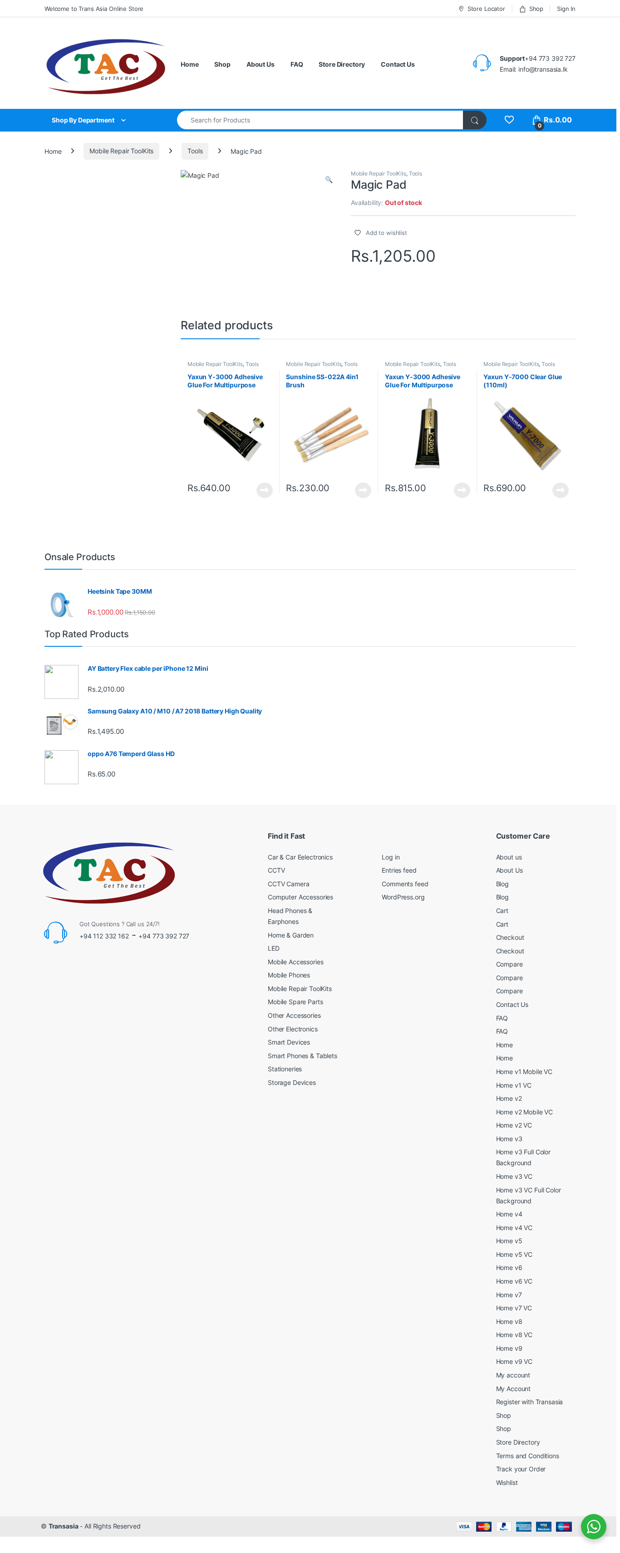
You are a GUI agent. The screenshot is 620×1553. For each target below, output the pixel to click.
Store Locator (486, 8)
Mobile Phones (289, 975)
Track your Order (521, 1469)
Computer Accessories (300, 897)
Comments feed (405, 884)
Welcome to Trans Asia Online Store (93, 8)
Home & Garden (291, 935)
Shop (536, 8)
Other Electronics (293, 1029)
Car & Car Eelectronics (300, 857)
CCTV (276, 870)
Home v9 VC (514, 1361)
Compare (509, 964)
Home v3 (509, 1139)
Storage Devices (292, 1082)
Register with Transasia (529, 1402)
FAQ (296, 64)
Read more (264, 490)
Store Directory (342, 64)
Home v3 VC (514, 1176)
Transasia (64, 1526)
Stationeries (285, 1069)
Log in (390, 857)
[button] (329, 179)
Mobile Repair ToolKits (121, 151)
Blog (502, 884)
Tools (194, 151)
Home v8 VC (514, 1334)
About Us (260, 64)
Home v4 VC (514, 1227)
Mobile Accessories (295, 962)
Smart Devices (289, 1042)
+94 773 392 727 (163, 936)
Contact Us (398, 64)
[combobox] (320, 120)
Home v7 (509, 1295)
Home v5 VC (514, 1254)
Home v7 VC (514, 1308)
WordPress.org (403, 897)
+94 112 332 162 (104, 936)
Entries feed (399, 870)
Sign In (566, 8)
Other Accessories (294, 1015)
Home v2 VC (514, 1125)
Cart (502, 910)
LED (274, 948)
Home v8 (509, 1321)
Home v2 (509, 1098)
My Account (513, 1388)
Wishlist (507, 1482)
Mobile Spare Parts (295, 1002)
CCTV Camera (288, 884)
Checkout (510, 937)
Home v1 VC (514, 1085)
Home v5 (509, 1241)
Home (189, 64)
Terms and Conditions (527, 1456)
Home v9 (509, 1348)
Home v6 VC (514, 1281)
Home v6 (509, 1267)
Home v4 (509, 1214)
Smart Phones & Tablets (302, 1056)
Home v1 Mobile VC (524, 1071)
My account (513, 1375)
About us (509, 857)
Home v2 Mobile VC (524, 1112)
